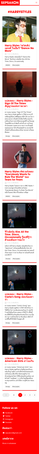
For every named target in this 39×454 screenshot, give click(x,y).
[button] (36, 2)
